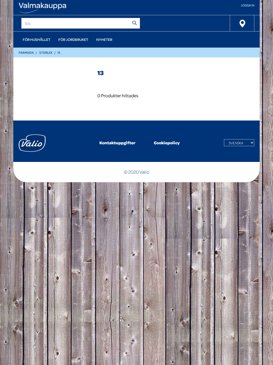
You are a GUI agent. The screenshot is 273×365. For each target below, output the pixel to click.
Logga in (247, 5)
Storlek (46, 52)
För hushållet (36, 39)
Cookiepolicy (167, 143)
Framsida (26, 52)
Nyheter (104, 39)
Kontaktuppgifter (117, 143)
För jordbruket (73, 39)
